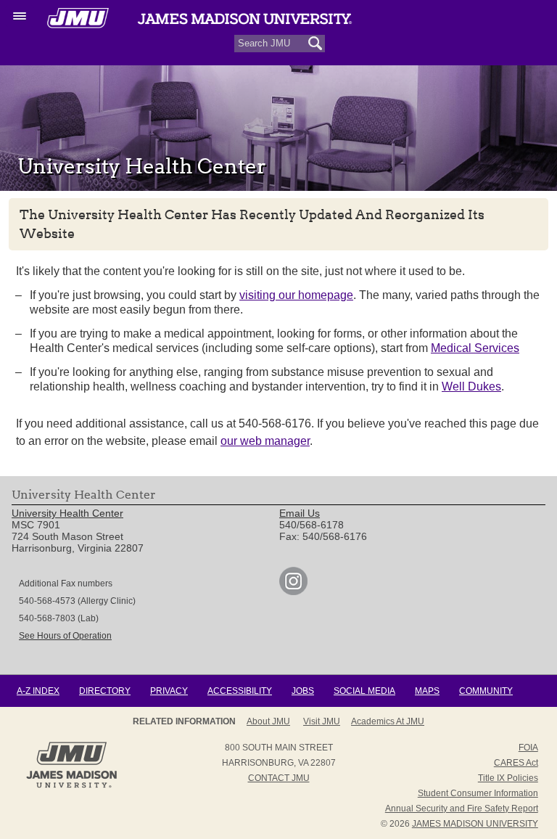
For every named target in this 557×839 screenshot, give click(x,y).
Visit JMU (321, 721)
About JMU (268, 721)
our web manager (265, 441)
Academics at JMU (387, 721)
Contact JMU (279, 778)
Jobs (303, 691)
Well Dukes (471, 386)
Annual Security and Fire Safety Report (461, 808)
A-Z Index (38, 691)
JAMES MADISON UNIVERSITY (475, 824)
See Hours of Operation (65, 636)
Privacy (169, 691)
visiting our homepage (296, 295)
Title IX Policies (508, 778)
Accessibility (239, 691)
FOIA (528, 747)
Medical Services (475, 348)
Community (486, 691)
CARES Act (516, 763)
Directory (105, 691)
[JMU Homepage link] (71, 786)
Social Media (364, 691)
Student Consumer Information (478, 793)
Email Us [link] (299, 513)
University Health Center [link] (67, 513)
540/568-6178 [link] (311, 525)
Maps (427, 691)
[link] (293, 591)
